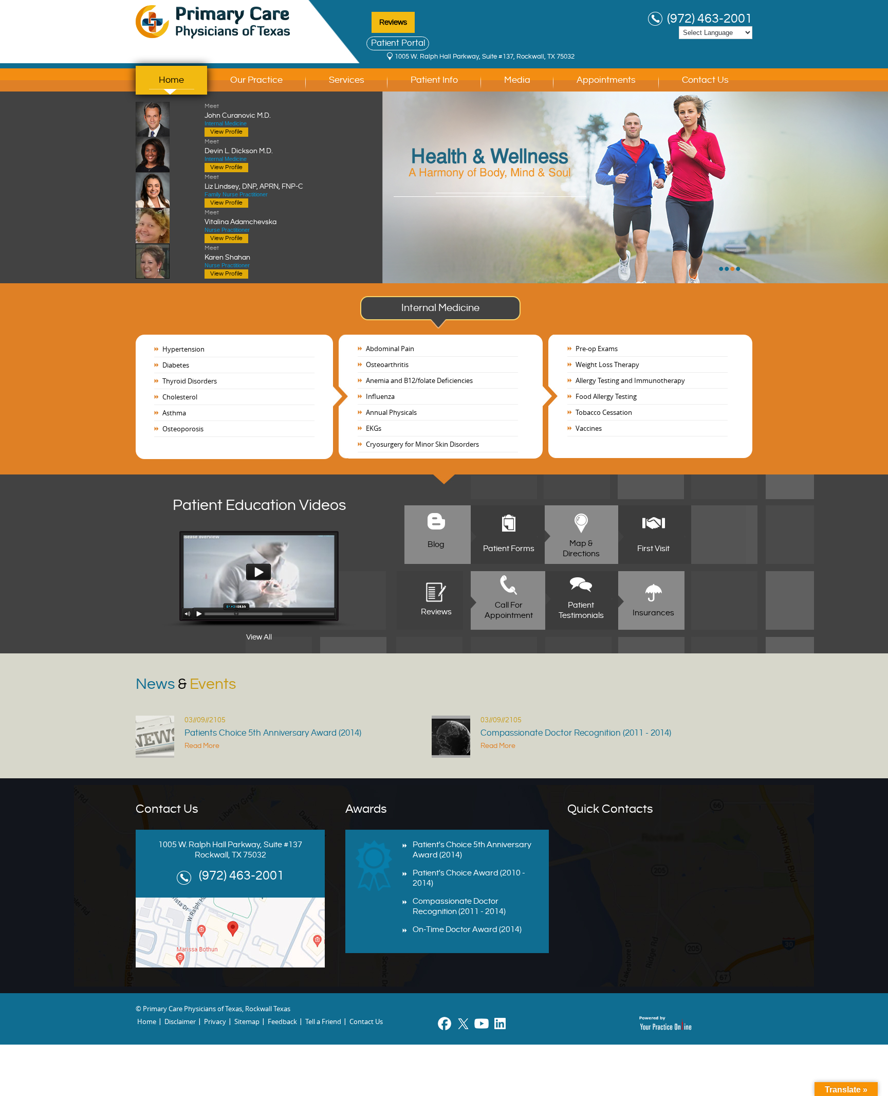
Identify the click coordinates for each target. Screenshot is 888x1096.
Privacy (215, 1021)
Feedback (282, 1021)
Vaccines (589, 428)
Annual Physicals (391, 412)
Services (346, 80)
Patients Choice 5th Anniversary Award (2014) (272, 733)
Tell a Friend (323, 1021)
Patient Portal (398, 43)
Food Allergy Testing (606, 396)
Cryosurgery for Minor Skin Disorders (422, 444)
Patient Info (434, 80)
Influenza (380, 396)
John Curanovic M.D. (238, 111)
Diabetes (175, 365)
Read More (201, 746)
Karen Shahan (227, 253)
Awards (366, 809)
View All (259, 637)
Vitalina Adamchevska (240, 217)
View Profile (226, 132)
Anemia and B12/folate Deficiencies (419, 380)
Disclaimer (180, 1021)
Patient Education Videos (259, 505)
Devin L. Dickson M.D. (239, 146)
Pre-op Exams (597, 348)
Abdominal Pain (390, 348)
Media (517, 80)
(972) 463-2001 (709, 19)
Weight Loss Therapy (607, 364)
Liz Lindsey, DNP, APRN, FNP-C (254, 182)
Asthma (174, 412)
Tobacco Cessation (604, 412)
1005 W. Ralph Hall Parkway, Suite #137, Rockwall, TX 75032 (485, 56)
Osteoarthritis (387, 364)
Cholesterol (179, 396)
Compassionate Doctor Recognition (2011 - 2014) (575, 733)
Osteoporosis (182, 428)
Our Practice (256, 80)
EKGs (373, 428)
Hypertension (183, 349)
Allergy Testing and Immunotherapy (630, 380)
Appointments (606, 80)
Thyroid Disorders (189, 381)
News (186, 684)
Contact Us (705, 80)
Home (171, 80)
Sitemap (247, 1021)
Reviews (393, 22)
